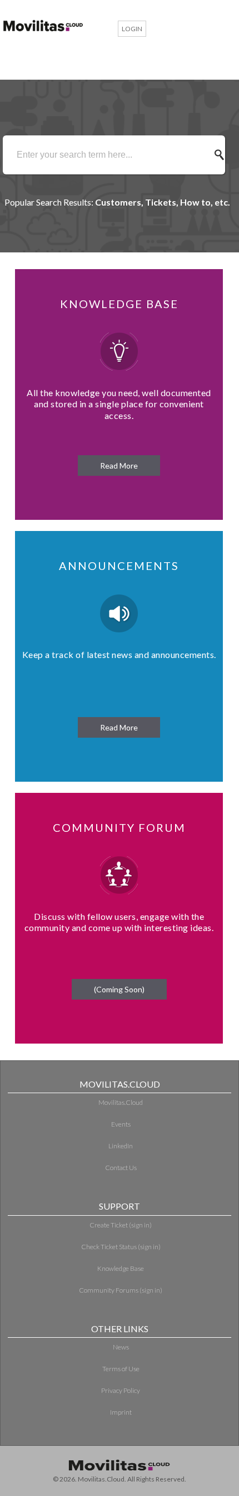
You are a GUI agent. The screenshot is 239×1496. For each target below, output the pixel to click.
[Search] (222, 154)
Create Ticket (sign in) (120, 1225)
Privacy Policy (120, 1390)
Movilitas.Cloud (120, 1102)
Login (132, 29)
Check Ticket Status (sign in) (121, 1246)
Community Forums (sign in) (120, 1290)
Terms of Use (121, 1369)
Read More (119, 465)
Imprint (121, 1412)
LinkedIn (120, 1146)
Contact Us (121, 1167)
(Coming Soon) (119, 989)
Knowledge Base (120, 1268)
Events (121, 1124)
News (121, 1347)
